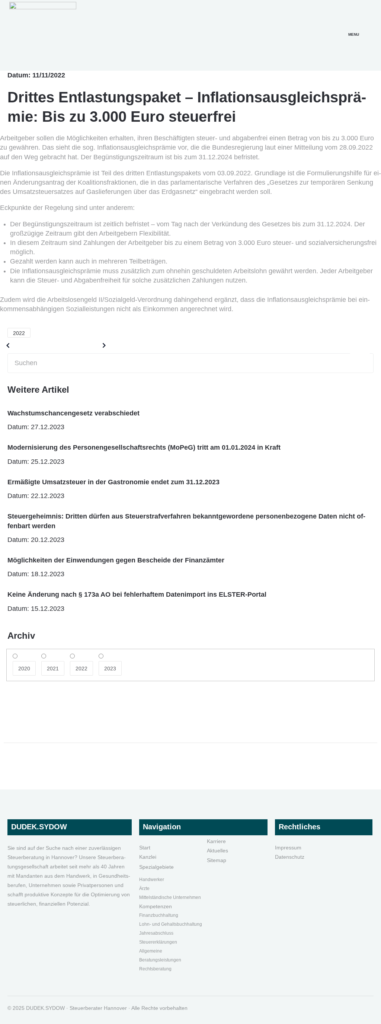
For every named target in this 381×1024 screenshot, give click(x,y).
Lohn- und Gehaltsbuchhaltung (170, 924)
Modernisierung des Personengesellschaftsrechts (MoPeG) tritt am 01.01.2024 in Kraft (144, 447)
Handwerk (149, 879)
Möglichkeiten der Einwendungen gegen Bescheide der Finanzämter (115, 560)
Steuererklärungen (158, 942)
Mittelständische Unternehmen (170, 897)
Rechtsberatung (155, 969)
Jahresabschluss (156, 933)
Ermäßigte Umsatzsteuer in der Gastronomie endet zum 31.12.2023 (113, 482)
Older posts (31, 345)
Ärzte (144, 888)
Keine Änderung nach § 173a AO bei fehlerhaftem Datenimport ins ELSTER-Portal (136, 594)
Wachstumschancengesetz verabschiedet (73, 413)
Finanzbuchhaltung (158, 915)
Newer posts (79, 345)
